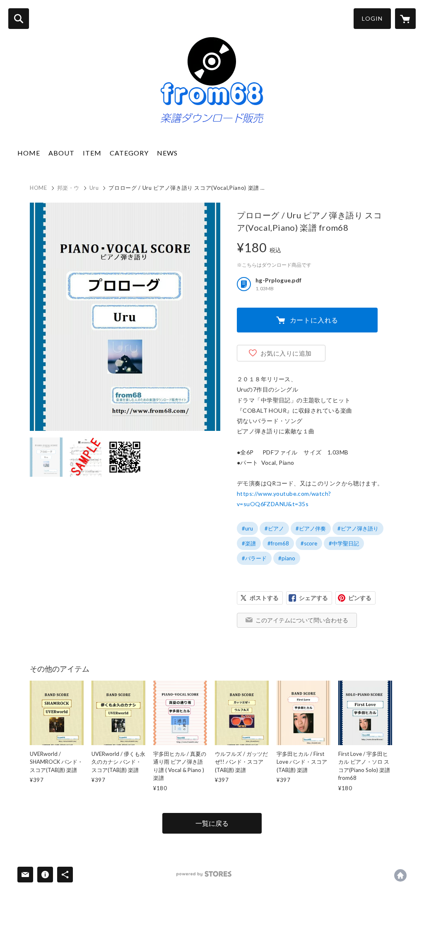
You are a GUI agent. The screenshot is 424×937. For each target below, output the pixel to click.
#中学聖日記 (344, 543)
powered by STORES (204, 874)
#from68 (278, 543)
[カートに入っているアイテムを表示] (405, 18)
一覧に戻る (212, 823)
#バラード (254, 558)
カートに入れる (314, 320)
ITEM (92, 153)
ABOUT (61, 153)
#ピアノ (274, 528)
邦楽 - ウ (68, 187)
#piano (286, 558)
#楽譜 (249, 543)
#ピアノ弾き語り (357, 528)
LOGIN (372, 18)
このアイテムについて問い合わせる (301, 620)
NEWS (167, 153)
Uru (94, 187)
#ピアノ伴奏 (311, 528)
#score (309, 543)
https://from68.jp (400, 875)
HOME (28, 153)
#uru (247, 528)
